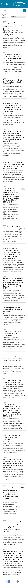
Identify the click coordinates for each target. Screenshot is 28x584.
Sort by (12, 14)
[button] (7, 17)
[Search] (24, 10)
